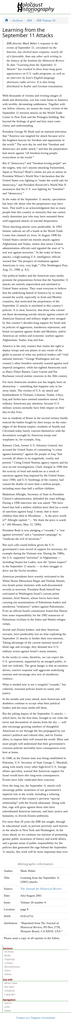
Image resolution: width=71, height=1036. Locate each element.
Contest (8, 962)
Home (7, 1010)
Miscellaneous (12, 966)
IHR (29, 20)
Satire (7, 970)
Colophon (9, 990)
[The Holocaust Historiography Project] (35, 6)
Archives (17, 20)
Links (7, 1006)
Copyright (9, 994)
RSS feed (9, 986)
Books (7, 955)
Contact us (22, 1017)
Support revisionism (43, 1017)
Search (8, 1003)
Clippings (9, 959)
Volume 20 (45, 20)
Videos (8, 974)
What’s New (10, 983)
